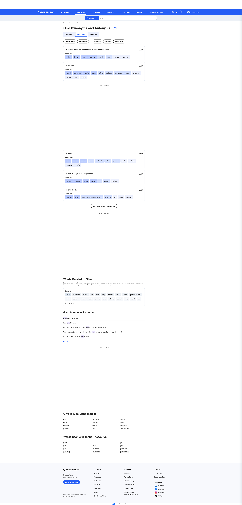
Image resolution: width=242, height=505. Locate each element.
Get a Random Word (71, 482)
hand (83, 57)
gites (65, 446)
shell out (114, 181)
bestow (75, 161)
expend (78, 181)
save (118, 295)
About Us (127, 473)
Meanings (69, 34)
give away (66, 452)
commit (69, 77)
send (133, 299)
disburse (69, 181)
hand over (92, 57)
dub (93, 429)
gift (115, 197)
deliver (69, 57)
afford (101, 73)
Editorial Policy (129, 481)
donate (83, 161)
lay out (86, 181)
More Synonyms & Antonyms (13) (104, 206)
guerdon (66, 429)
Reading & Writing (100, 496)
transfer (116, 57)
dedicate (109, 73)
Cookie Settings (129, 484)
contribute (99, 161)
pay (100, 181)
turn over (126, 57)
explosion (76, 295)
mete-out (132, 161)
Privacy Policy (128, 477)
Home (64, 23)
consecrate (118, 73)
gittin (121, 446)
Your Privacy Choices (123, 504)
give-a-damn (96, 452)
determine (95, 422)
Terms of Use (128, 488)
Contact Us (158, 473)
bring (126, 299)
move (83, 299)
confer (78, 165)
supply (109, 57)
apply (94, 73)
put (139, 299)
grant (68, 161)
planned (75, 299)
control (85, 295)
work (68, 299)
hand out (69, 165)
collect (125, 295)
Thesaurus (90, 18)
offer (104, 299)
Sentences (93, 34)
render (124, 161)
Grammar (97, 484)
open (76, 77)
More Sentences (68, 342)
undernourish (124, 429)
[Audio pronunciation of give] (115, 28)
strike (91, 161)
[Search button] (154, 18)
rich (92, 295)
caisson (122, 419)
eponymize (123, 425)
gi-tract (65, 442)
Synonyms (81, 34)
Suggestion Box (159, 477)
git (92, 442)
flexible (110, 295)
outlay (93, 181)
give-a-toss (95, 419)
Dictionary (97, 473)
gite (121, 442)
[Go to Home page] (46, 12)
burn (122, 422)
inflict (68, 295)
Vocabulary (97, 488)
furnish (76, 57)
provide (101, 57)
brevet (65, 422)
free (97, 295)
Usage (96, 492)
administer (77, 73)
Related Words (119, 41)
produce (128, 197)
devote (83, 77)
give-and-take (124, 452)
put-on (77, 197)
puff (64, 419)
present (115, 161)
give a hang (96, 449)
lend (90, 299)
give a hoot (123, 449)
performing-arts (135, 295)
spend (106, 181)
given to (97, 299)
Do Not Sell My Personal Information (131, 493)
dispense (136, 73)
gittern (94, 446)
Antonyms (108, 41)
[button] (176, 12)
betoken (66, 425)
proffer (87, 73)
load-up (94, 425)
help (103, 295)
